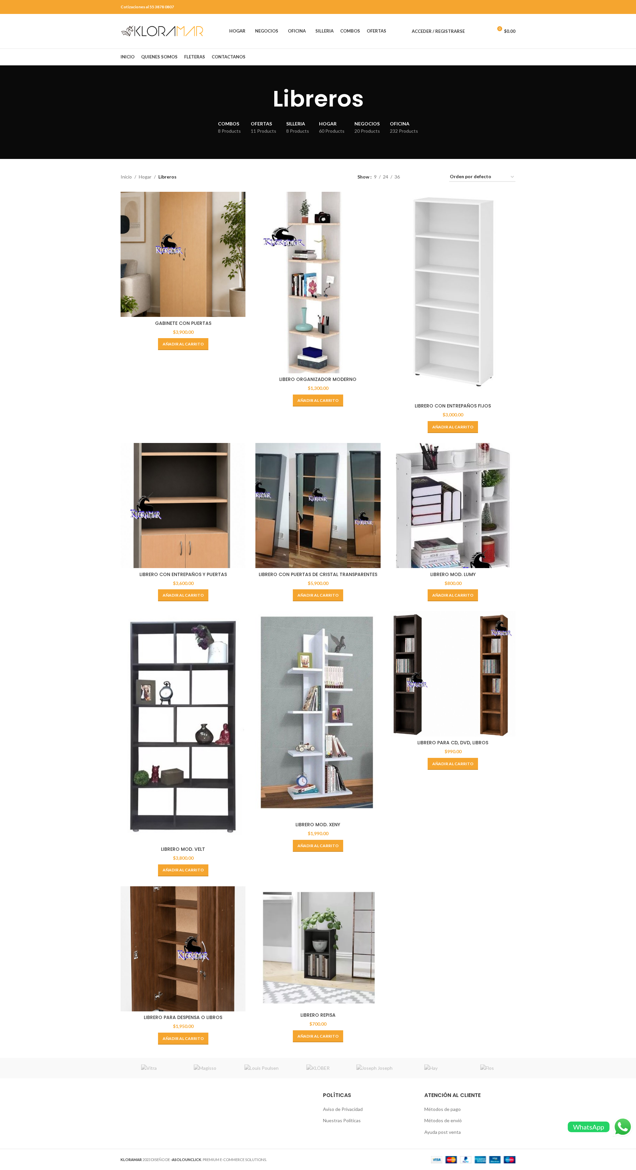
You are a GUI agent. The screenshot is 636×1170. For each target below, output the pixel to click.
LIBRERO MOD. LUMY (453, 574)
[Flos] (487, 1068)
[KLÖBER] (318, 1068)
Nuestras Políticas (342, 1120)
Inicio (126, 177)
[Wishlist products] (485, 31)
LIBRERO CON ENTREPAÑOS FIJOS (453, 405)
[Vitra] (149, 1068)
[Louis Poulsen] (262, 1068)
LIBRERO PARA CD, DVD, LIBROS (452, 742)
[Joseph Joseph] (374, 1068)
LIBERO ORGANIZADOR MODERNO (317, 379)
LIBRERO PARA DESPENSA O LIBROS (183, 1017)
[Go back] (264, 99)
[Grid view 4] (436, 177)
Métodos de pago (442, 1109)
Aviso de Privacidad (343, 1109)
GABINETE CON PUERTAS (183, 323)
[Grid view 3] (425, 177)
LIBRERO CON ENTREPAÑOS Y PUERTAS (183, 574)
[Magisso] (205, 1068)
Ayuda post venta (442, 1132)
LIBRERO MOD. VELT (183, 849)
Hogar (145, 177)
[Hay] (430, 1068)
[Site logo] (162, 31)
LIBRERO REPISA (318, 1015)
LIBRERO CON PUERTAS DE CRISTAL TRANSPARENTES (318, 574)
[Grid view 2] (415, 177)
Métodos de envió (443, 1120)
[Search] (473, 31)
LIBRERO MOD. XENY (317, 824)
